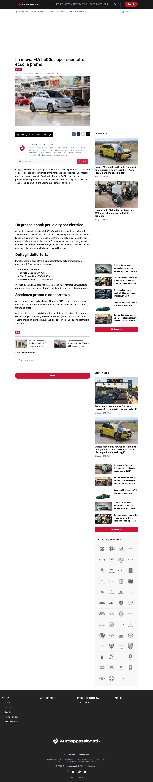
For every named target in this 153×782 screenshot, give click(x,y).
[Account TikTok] (79, 772)
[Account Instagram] (73, 772)
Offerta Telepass (56, 12)
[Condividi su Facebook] (74, 134)
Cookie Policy (84, 755)
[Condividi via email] (83, 134)
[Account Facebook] (67, 772)
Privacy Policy (70, 755)
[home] (16, 12)
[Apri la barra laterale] (51, 4)
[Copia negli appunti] (88, 134)
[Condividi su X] (78, 134)
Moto (99, 4)
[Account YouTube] (85, 772)
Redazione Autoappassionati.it (31, 73)
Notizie (59, 4)
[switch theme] (115, 4)
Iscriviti (82, 161)
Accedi (131, 4)
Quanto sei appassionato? (32, 12)
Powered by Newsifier (77, 777)
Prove (91, 4)
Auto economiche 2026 (79, 12)
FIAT (20, 169)
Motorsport (80, 4)
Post (52, 375)
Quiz (106, 4)
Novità (68, 4)
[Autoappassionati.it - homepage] (29, 4)
